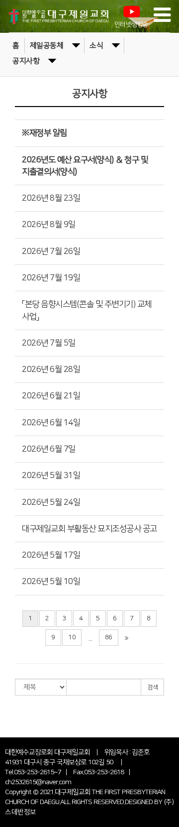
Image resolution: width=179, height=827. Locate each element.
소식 (96, 45)
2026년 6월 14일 (51, 422)
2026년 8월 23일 (51, 198)
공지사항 (25, 61)
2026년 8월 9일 (49, 224)
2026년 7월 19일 (51, 277)
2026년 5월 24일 (51, 502)
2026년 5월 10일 (51, 581)
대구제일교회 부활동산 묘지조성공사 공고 (89, 528)
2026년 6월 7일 (49, 449)
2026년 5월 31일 (51, 475)
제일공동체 (47, 45)
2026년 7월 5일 (49, 343)
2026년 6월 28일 (51, 369)
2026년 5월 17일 (51, 555)
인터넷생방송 (131, 24)
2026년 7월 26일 (51, 251)
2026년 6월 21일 (51, 395)
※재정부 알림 (44, 132)
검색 (152, 687)
